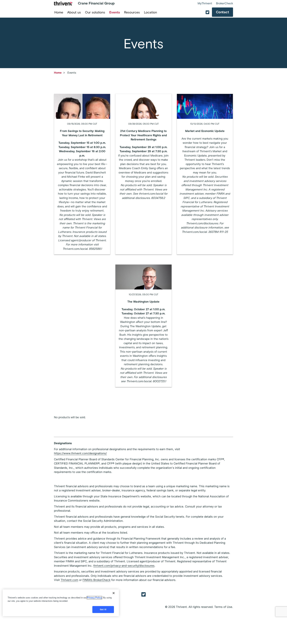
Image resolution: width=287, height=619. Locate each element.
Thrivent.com (69, 580)
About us (74, 12)
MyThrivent (205, 3)
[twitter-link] (207, 12)
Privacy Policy (94, 597)
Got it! (103, 609)
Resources (132, 12)
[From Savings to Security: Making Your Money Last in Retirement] (82, 174)
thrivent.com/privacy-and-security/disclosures (123, 565)
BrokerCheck (224, 3)
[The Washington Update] (143, 326)
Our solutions (95, 12)
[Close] (113, 593)
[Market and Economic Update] (205, 174)
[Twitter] (143, 594)
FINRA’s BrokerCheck (96, 580)
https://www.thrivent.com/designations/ (80, 453)
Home (58, 12)
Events (114, 12)
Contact (222, 12)
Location (150, 12)
